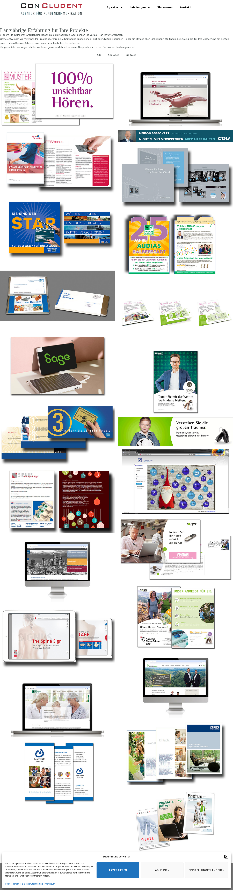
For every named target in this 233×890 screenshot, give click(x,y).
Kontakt (185, 7)
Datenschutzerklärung (32, 884)
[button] (226, 856)
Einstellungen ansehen (206, 870)
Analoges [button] (113, 55)
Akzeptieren (118, 870)
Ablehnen (162, 870)
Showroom (165, 7)
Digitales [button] (131, 55)
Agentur (113, 7)
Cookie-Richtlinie (12, 884)
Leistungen (138, 7)
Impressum (50, 884)
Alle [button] (99, 55)
